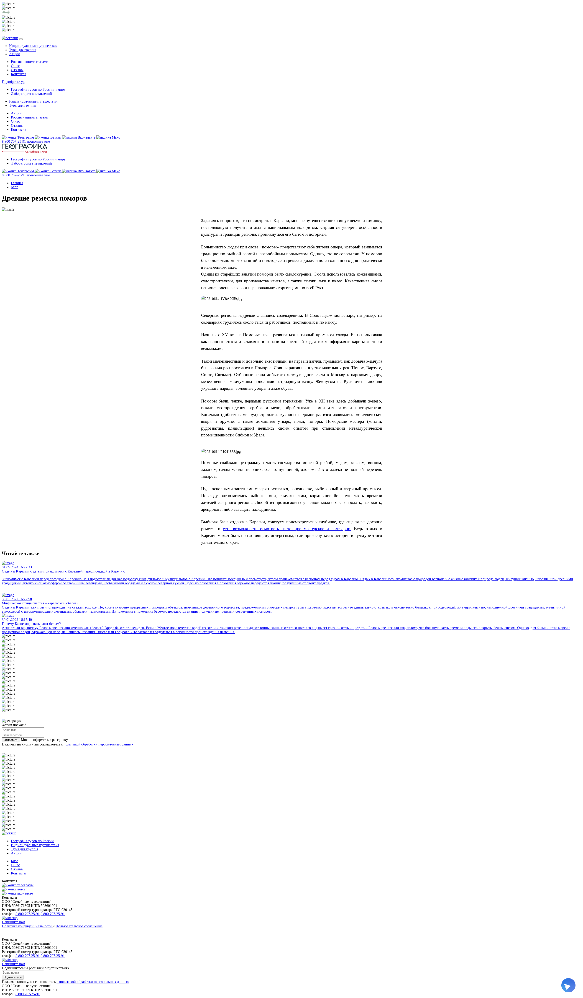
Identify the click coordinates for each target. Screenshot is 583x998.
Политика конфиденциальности (27, 926)
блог (14, 187)
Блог (14, 861)
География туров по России (32, 841)
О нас (15, 66)
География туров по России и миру (38, 89)
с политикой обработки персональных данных (92, 982)
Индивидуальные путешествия (33, 46)
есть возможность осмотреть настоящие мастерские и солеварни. (287, 528)
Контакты (18, 74)
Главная (17, 183)
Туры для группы (22, 50)
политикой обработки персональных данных (98, 744)
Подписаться (13, 977)
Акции (14, 54)
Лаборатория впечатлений (31, 93)
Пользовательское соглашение (79, 926)
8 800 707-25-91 (27, 914)
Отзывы (17, 70)
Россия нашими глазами (29, 62)
